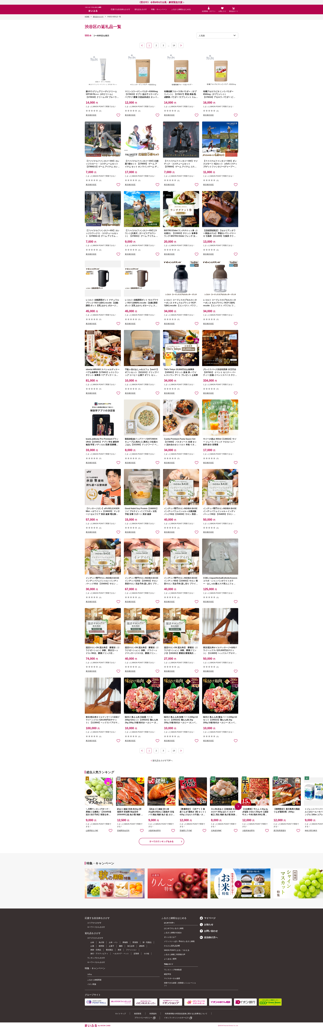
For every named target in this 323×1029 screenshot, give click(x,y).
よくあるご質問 (170, 959)
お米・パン (113, 942)
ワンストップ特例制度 (173, 970)
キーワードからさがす (96, 927)
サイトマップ (120, 1014)
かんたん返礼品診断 (172, 946)
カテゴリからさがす (95, 938)
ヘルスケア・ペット (121, 954)
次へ (180, 45)
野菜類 (135, 942)
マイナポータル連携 (172, 978)
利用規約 (153, 1014)
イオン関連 (91, 984)
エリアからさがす (94, 923)
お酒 (92, 946)
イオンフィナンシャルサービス (176, 1018)
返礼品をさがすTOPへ (162, 760)
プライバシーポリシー (143, 1018)
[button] (238, 806)
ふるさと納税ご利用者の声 (174, 954)
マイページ (210, 918)
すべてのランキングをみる (161, 841)
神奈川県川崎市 (311, 831)
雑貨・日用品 (95, 950)
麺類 (121, 946)
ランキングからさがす (96, 958)
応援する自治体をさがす (120, 9)
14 (174, 45)
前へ (142, 45)
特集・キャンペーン (159, 9)
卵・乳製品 (147, 942)
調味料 (141, 946)
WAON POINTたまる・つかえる (176, 950)
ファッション (131, 950)
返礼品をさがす (140, 9)
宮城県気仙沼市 (123, 831)
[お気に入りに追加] (118, 115)
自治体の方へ (211, 937)
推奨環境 (137, 1014)
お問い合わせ (211, 931)
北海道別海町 (216, 831)
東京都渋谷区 (91, 115)
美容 (119, 950)
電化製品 (109, 950)
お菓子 (111, 946)
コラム (89, 974)
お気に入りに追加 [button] (118, 115)
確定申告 (167, 974)
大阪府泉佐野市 (154, 831)
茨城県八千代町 (186, 831)
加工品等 (130, 946)
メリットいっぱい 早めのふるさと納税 (179, 941)
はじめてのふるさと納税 (173, 928)
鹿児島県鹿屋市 (280, 831)
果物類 (125, 942)
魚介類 (101, 942)
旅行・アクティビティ (99, 954)
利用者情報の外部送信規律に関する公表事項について (186, 1014)
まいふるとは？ (170, 937)
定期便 (136, 954)
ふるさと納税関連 (94, 980)
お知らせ (208, 924)
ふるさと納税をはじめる (181, 9)
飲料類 (101, 946)
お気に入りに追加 (110, 830)
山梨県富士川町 (92, 831)
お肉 (92, 942)
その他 (146, 954)
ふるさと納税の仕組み (173, 933)
